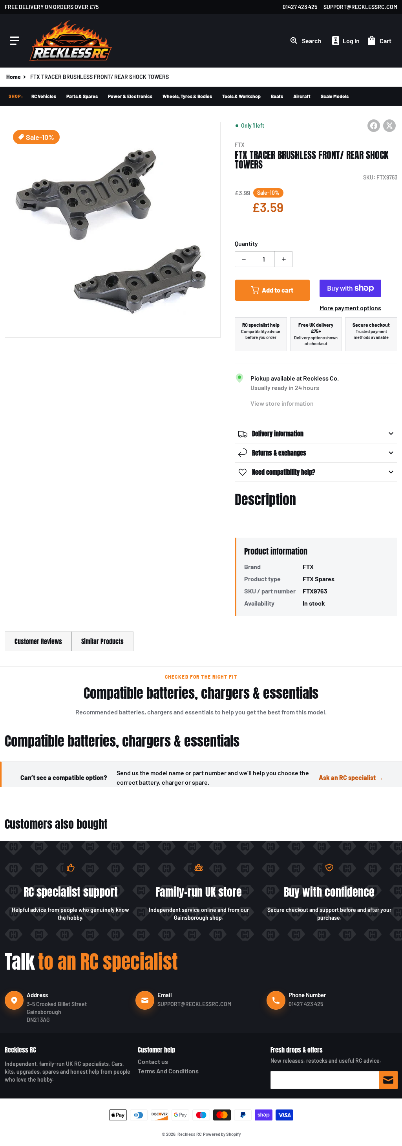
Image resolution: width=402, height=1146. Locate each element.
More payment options (350, 307)
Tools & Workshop (241, 96)
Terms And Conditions (168, 1071)
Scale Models (335, 96)
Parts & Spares (82, 96)
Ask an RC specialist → (351, 777)
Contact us (153, 1061)
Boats (277, 96)
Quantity (246, 243)
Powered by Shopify (222, 1134)
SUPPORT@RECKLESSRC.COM (360, 7)
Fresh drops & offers (296, 1050)
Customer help (156, 1050)
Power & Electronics (130, 96)
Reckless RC (20, 1050)
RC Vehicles (43, 96)
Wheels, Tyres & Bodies (187, 96)
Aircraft (302, 96)
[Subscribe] (388, 1080)
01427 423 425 (300, 7)
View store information (282, 403)
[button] (14, 41)
